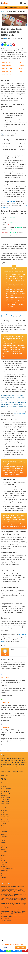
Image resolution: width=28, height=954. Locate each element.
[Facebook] (2, 44)
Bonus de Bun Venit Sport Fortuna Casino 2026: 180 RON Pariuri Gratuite (13, 683)
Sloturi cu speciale (5, 816)
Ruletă (2, 825)
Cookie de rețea (4, 870)
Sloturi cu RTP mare (5, 818)
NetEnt (2, 844)
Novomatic (3, 842)
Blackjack (3, 827)
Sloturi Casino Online (5, 786)
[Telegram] (11, 44)
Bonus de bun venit (5, 793)
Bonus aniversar (4, 795)
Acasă (2, 11)
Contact (3, 860)
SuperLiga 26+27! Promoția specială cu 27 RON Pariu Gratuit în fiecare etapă (13, 732)
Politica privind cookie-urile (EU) (8, 868)
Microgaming (4, 836)
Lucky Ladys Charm (11, 315)
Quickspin (3, 840)
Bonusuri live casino (5, 797)
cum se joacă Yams (10, 201)
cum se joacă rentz (9, 627)
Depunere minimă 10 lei (6, 803)
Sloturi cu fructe (4, 814)
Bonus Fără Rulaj (5, 791)
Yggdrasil (3, 849)
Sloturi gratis (4, 810)
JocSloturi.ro (3, 886)
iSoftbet (3, 838)
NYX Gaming (4, 851)
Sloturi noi (3, 823)
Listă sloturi (3, 877)
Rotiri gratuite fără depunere (7, 790)
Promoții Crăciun (5, 801)
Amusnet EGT (4, 834)
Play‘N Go (3, 846)
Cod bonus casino (5, 799)
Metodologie (4, 862)
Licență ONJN (4, 864)
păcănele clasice (11, 313)
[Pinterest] (13, 44)
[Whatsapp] (5, 44)
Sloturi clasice (4, 812)
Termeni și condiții (5, 873)
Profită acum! (20, 947)
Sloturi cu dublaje (5, 821)
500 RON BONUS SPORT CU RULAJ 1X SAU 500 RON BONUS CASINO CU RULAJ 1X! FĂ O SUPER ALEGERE (14, 707)
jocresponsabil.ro (8, 916)
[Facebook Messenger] (8, 44)
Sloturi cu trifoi (4, 819)
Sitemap (3, 875)
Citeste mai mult (5, 695)
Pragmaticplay (4, 847)
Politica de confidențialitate (7, 872)
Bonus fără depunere (6, 788)
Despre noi (3, 859)
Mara (5, 38)
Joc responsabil (4, 866)
